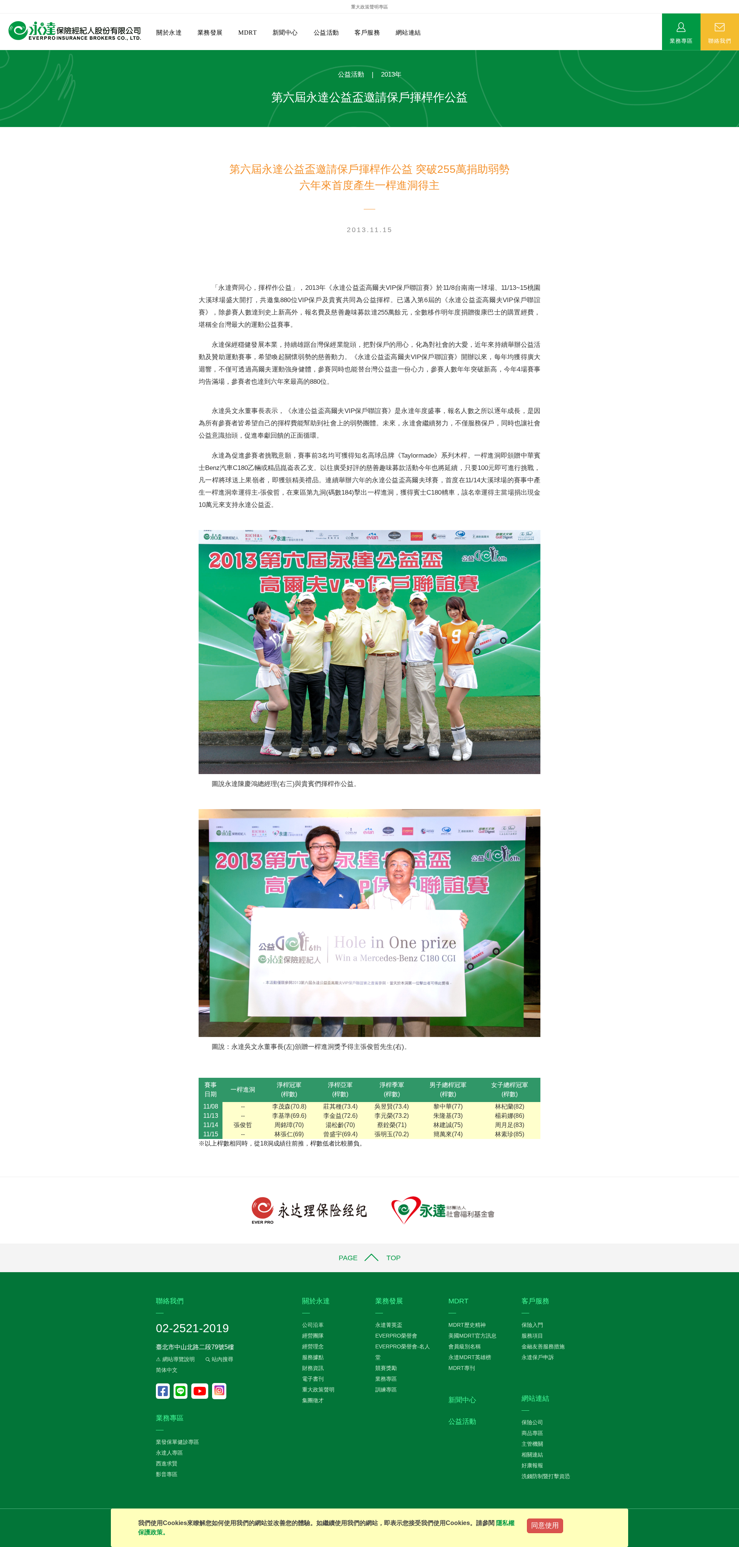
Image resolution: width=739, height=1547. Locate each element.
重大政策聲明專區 (369, 7)
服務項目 (532, 1336)
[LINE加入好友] (182, 1391)
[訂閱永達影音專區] (201, 1391)
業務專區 (681, 40)
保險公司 (532, 1422)
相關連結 (532, 1455)
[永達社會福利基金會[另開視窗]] (442, 1209)
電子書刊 (313, 1379)
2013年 (391, 74)
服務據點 (313, 1357)
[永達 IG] (219, 1391)
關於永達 (169, 32)
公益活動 (326, 32)
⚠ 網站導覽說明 (175, 1359)
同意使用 (545, 1525)
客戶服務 (367, 32)
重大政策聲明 (318, 1389)
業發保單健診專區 (177, 1442)
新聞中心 (285, 32)
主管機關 (532, 1444)
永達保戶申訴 (538, 1357)
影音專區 (166, 1474)
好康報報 (532, 1465)
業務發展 (210, 32)
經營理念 (313, 1346)
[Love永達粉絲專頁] (165, 1391)
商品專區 (532, 1433)
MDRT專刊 (461, 1368)
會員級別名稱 (464, 1346)
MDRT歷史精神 (467, 1325)
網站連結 (408, 32)
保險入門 (532, 1325)
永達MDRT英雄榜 (469, 1357)
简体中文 (166, 1370)
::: (2, 54)
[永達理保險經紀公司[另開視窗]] (309, 1209)
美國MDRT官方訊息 (472, 1336)
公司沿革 (313, 1325)
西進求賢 (166, 1463)
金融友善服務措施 (543, 1346)
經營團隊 (313, 1336)
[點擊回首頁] (72, 31)
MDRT (247, 32)
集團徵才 (313, 1400)
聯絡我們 (719, 40)
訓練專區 (386, 1389)
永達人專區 (169, 1453)
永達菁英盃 (388, 1325)
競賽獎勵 (386, 1368)
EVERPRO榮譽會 (396, 1336)
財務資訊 (313, 1368)
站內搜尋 (221, 1359)
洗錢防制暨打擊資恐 (546, 1476)
